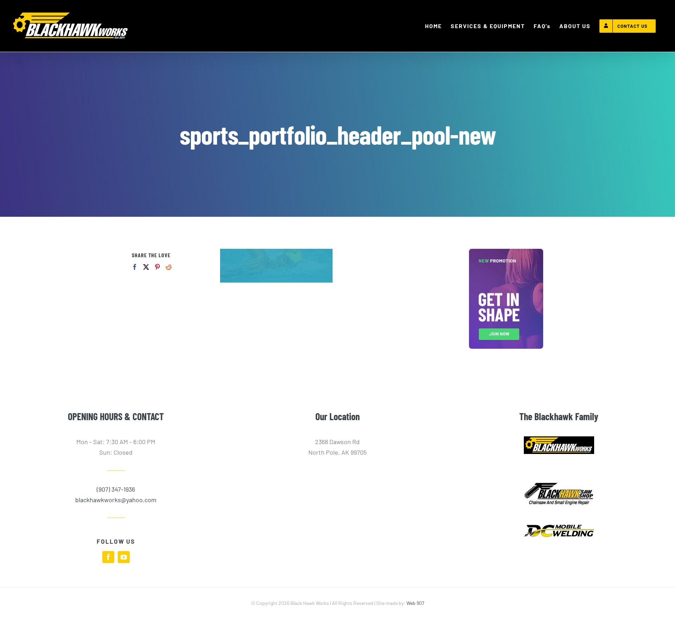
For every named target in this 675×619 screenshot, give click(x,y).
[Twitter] (146, 267)
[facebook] (108, 557)
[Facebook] (135, 267)
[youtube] (124, 557)
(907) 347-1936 (116, 489)
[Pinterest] (157, 267)
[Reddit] (169, 267)
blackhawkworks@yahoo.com (115, 500)
